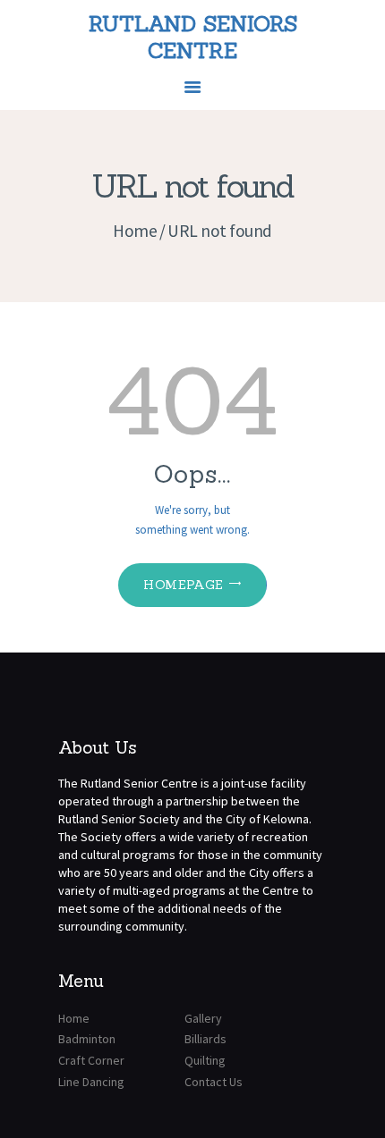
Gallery (203, 1018)
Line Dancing (91, 1082)
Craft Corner (91, 1060)
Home (135, 230)
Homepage (183, 585)
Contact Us (213, 1082)
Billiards (205, 1039)
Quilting (205, 1060)
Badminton (87, 1039)
